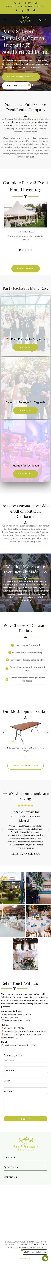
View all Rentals (26, 268)
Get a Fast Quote (16, 85)
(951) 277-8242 (19, 1028)
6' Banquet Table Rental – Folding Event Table (25, 748)
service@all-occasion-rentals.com (19, 1045)
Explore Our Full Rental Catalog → (25, 6)
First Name (9, 1060)
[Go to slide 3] (32, 85)
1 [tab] (20, 250)
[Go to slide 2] (29, 85)
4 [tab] (28, 250)
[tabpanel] (25, 224)
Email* (7, 1081)
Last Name (9, 1070)
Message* (9, 1091)
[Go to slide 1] (25, 85)
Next (47, 732)
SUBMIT (25, 1118)
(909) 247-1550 (30, 1034)
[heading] (25, 1055)
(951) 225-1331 (20, 1031)
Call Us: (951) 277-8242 (25, 3)
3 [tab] (25, 250)
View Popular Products (25, 765)
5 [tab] (31, 250)
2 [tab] (23, 250)
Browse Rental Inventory (21, 76)
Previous (3, 732)
